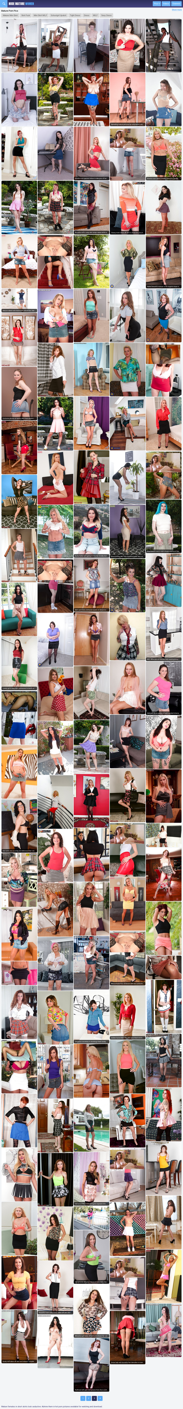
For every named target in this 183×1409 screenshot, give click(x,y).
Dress (86, 15)
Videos (166, 3)
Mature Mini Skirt (10, 15)
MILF (95, 15)
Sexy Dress (106, 15)
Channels (176, 3)
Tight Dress (75, 15)
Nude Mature (21, 3)
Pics (156, 3)
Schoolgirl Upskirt (58, 15)
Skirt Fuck (25, 15)
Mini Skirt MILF (40, 15)
